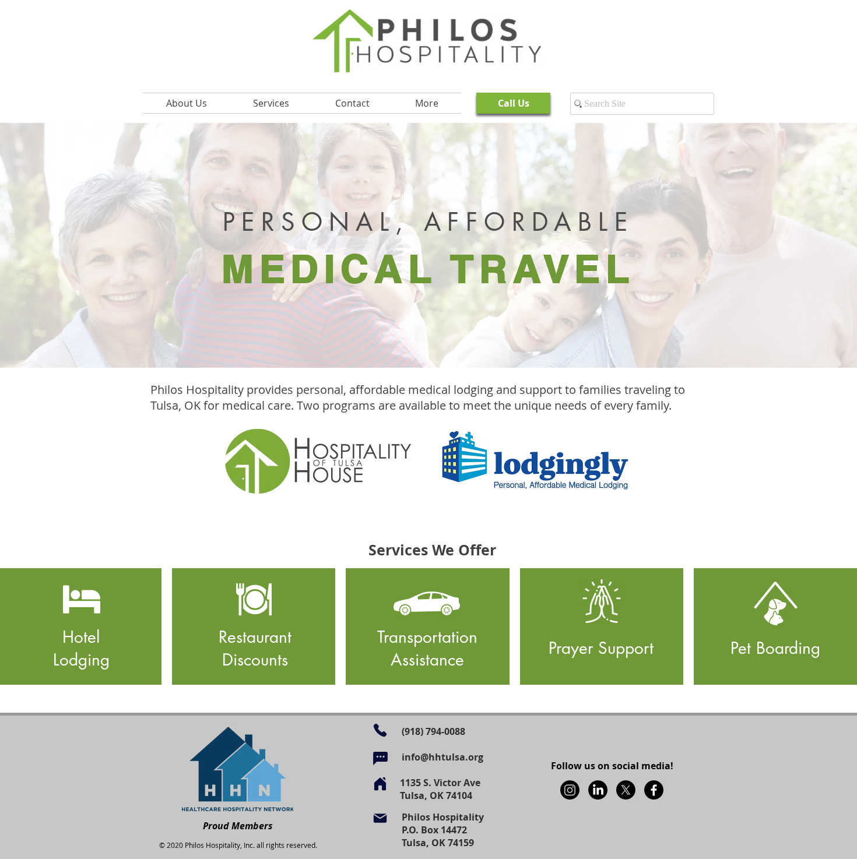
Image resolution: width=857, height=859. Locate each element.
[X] (625, 790)
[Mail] (380, 818)
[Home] (380, 783)
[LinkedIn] (597, 790)
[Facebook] (653, 790)
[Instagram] (569, 790)
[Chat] (380, 758)
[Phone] (380, 730)
